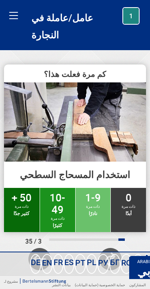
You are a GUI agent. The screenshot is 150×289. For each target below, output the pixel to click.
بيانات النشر (61, 284)
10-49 (57, 209)
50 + (22, 203)
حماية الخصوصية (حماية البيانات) (100, 284)
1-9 (93, 203)
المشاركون (137, 284)
